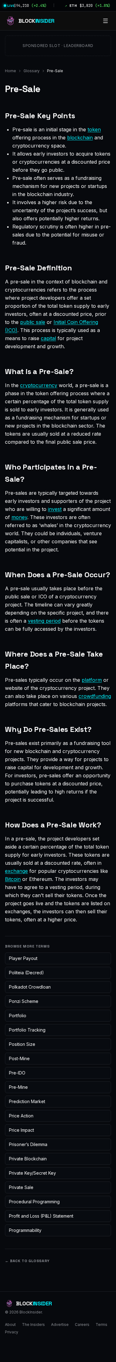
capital (48, 338)
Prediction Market (27, 1101)
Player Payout (23, 958)
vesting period (44, 621)
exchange (16, 871)
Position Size (22, 1044)
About (10, 1324)
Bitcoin (13, 879)
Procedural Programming (34, 1201)
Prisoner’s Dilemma (28, 1144)
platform (92, 680)
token (94, 129)
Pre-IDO (17, 1072)
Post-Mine (19, 1058)
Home (10, 70)
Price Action (21, 1115)
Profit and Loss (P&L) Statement (41, 1216)
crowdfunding (95, 696)
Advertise (60, 1324)
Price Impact (21, 1130)
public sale (32, 322)
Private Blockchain (28, 1158)
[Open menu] (105, 20)
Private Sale (21, 1187)
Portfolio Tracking (27, 1029)
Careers (82, 1324)
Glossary (32, 70)
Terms (101, 1324)
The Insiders (33, 1324)
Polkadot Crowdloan (30, 987)
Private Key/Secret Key (32, 1173)
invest (55, 509)
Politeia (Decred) (26, 972)
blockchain (80, 137)
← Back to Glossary (27, 1260)
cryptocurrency (38, 385)
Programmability (25, 1230)
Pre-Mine (18, 1087)
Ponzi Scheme (23, 1001)
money (19, 517)
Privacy (11, 1332)
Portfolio (17, 1015)
